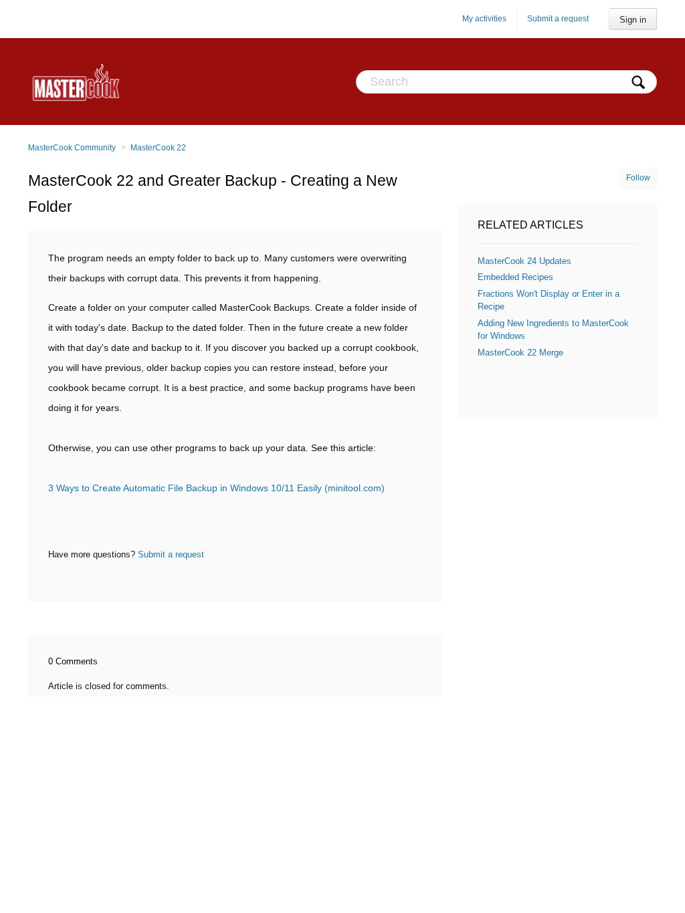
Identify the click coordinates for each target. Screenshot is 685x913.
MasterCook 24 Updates (524, 261)
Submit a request (558, 18)
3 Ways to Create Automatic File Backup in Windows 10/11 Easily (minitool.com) (216, 488)
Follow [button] (638, 177)
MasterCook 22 (158, 147)
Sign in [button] (632, 20)
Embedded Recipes (515, 277)
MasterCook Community (72, 147)
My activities (484, 18)
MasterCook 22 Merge (520, 353)
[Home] (76, 81)
